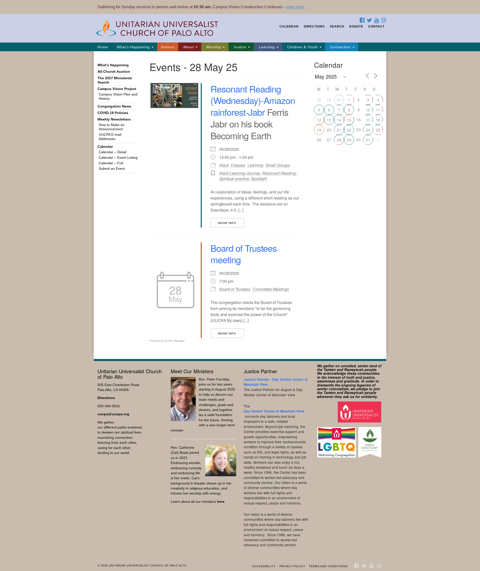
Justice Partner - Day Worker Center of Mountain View (276, 382)
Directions (314, 26)
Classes (238, 165)
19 (319, 130)
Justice (240, 47)
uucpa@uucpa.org (113, 414)
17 (368, 120)
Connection (340, 47)
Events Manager (175, 340)
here (220, 502)
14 (339, 120)
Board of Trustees (234, 289)
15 (349, 120)
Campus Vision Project (117, 89)
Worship (213, 47)
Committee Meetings (270, 289)
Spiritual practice (234, 179)
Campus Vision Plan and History (118, 96)
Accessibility (264, 566)
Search (337, 26)
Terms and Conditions (328, 566)
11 (378, 110)
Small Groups (278, 165)
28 (339, 140)
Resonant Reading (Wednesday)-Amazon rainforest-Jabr (252, 100)
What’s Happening (133, 47)
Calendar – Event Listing (118, 158)
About (188, 47)
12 (319, 120)
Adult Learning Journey (239, 173)
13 (329, 120)
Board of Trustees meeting (243, 254)
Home (103, 47)
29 (349, 140)
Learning (267, 47)
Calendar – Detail (112, 152)
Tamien (330, 369)
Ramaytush (354, 369)
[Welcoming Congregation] (337, 440)
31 (368, 140)
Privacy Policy (292, 566)
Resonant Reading (279, 173)
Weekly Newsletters (114, 119)
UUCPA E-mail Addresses (110, 137)
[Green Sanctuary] (370, 440)
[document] (240, 202)
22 (349, 130)
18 (378, 120)
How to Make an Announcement (111, 127)
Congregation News (114, 106)
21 (339, 130)
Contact (376, 26)
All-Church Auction (114, 72)
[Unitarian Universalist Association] (360, 412)
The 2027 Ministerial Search (115, 80)
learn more (295, 7)
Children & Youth (302, 47)
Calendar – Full (111, 163)
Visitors (167, 47)
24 (368, 130)
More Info (227, 223)
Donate (356, 26)
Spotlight (259, 179)
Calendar (289, 26)
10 (368, 110)
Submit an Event (112, 168)
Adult (223, 165)
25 (378, 130)
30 (339, 100)
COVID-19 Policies (113, 113)
